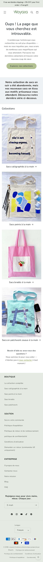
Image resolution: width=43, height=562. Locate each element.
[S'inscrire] (35, 505)
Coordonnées (31, 557)
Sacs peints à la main (20, 224)
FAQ (6, 487)
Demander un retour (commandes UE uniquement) (19, 448)
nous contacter (25, 360)
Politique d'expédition (13, 425)
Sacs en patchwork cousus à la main (20, 340)
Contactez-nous (10, 471)
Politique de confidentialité (13, 554)
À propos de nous (11, 465)
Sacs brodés (9, 399)
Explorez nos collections (21, 66)
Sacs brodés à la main (20, 282)
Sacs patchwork (10, 405)
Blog (6, 481)
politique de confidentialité (15, 436)
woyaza (11, 547)
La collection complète (13, 383)
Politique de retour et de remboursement (21, 431)
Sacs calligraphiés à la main (20, 166)
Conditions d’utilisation (33, 554)
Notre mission (10, 476)
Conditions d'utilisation (14, 442)
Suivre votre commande (14, 420)
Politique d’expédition (17, 557)
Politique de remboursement (25, 550)
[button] (4, 12)
